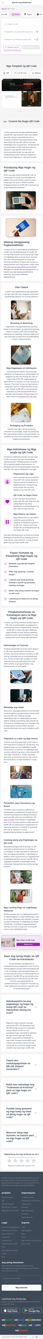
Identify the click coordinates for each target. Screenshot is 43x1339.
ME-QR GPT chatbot (9, 1207)
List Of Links (22, 73)
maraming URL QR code (27, 396)
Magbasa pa (28, 944)
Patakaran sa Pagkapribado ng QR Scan (9, 1244)
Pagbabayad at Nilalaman (31, 1201)
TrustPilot (25, 1214)
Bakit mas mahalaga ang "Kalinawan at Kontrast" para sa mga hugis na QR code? (20, 1089)
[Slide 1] (20, 111)
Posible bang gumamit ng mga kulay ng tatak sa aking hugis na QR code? (19, 1113)
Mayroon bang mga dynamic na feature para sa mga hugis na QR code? (20, 1137)
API (3, 1201)
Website (38, 73)
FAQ (23, 1227)
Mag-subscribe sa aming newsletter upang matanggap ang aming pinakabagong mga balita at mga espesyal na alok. (20, 1268)
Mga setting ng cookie (10, 1250)
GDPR (4, 1254)
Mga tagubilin (27, 1230)
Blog (23, 1234)
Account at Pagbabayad (10, 1227)
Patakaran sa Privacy (9, 1230)
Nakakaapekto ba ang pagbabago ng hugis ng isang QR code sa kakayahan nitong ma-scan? (19, 1007)
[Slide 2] (22, 111)
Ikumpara (25, 1207)
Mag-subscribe (21, 1288)
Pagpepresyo (26, 1204)
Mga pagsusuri (27, 1217)
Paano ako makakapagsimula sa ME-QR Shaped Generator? (18, 1065)
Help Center (26, 1244)
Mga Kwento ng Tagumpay (31, 1240)
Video (24, 1237)
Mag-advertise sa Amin (10, 1210)
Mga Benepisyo (7, 1197)
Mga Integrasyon (28, 1210)
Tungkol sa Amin (28, 1197)
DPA (3, 1257)
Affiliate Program (8, 1204)
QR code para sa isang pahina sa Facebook (20, 267)
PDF (7, 73)
